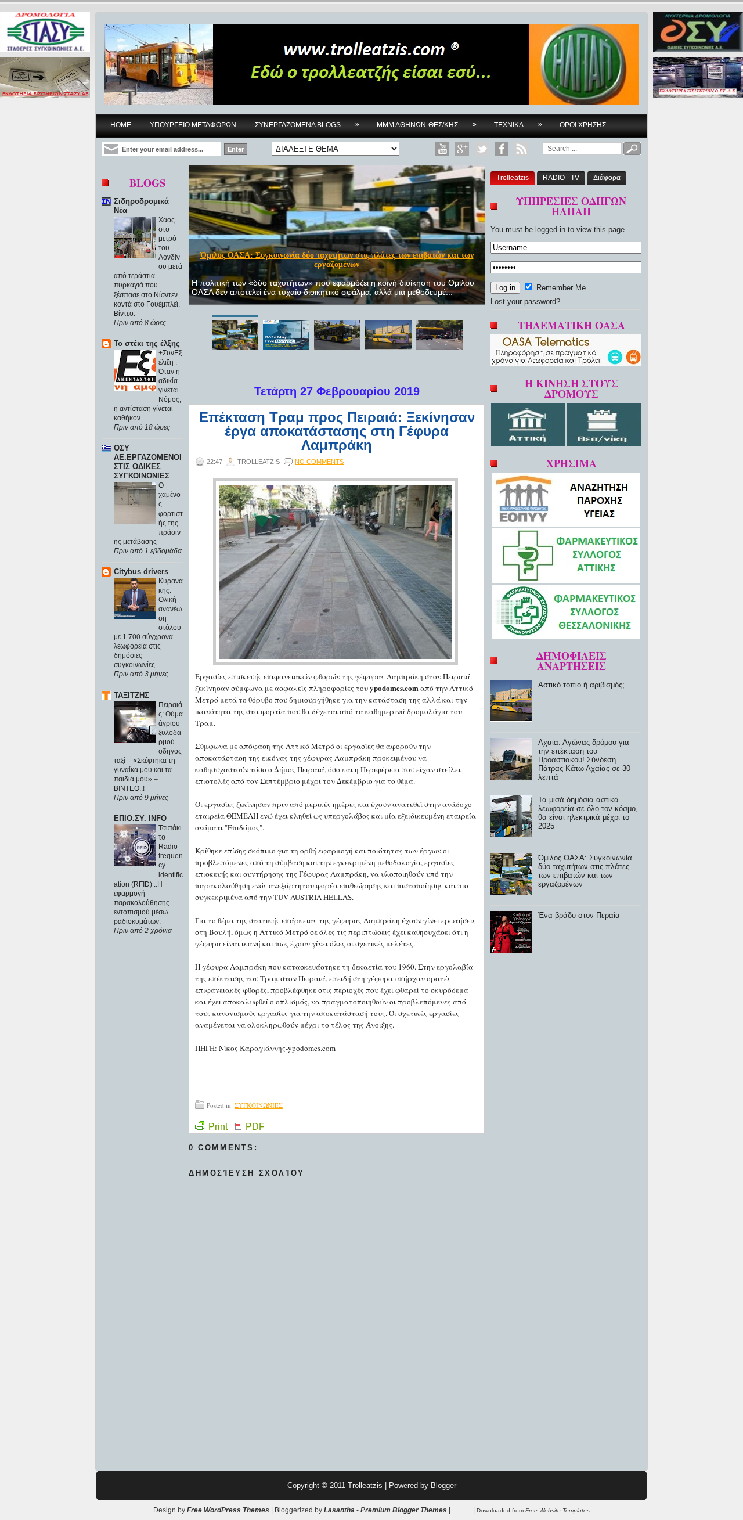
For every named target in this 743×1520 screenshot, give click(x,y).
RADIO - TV (561, 178)
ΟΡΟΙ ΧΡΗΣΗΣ (583, 125)
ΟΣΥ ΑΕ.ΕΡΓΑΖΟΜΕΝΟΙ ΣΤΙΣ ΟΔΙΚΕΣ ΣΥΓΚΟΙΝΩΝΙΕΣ (148, 462)
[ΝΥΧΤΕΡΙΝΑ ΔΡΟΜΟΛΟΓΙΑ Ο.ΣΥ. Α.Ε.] (698, 33)
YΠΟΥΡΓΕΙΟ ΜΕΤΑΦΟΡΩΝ (193, 125)
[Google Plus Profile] (462, 149)
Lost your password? (525, 301)
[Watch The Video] (442, 149)
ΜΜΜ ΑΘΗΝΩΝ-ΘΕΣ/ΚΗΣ (427, 124)
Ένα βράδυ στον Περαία (579, 915)
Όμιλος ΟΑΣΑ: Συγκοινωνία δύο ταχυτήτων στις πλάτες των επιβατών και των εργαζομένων (337, 260)
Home (120, 125)
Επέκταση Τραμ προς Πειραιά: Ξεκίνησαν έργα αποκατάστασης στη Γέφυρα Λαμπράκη (337, 431)
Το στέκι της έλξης (147, 343)
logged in (550, 229)
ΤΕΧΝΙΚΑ (518, 124)
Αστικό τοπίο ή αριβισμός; (581, 684)
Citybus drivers (141, 571)
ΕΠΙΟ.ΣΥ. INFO (140, 818)
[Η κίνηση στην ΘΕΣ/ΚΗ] (604, 444)
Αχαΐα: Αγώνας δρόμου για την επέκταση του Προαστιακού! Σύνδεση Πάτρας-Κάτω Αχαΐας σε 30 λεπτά (584, 759)
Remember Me (560, 287)
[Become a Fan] (501, 149)
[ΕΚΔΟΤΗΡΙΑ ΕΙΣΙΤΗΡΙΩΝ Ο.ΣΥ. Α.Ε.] (698, 78)
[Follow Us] (482, 149)
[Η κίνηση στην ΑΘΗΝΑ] (529, 444)
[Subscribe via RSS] (521, 149)
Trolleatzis (512, 178)
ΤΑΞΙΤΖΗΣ (131, 695)
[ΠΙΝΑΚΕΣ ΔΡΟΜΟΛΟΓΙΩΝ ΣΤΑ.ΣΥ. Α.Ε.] (45, 33)
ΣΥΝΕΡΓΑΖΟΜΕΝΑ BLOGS (307, 124)
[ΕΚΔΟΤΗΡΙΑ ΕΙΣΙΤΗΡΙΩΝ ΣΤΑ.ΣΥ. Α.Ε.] (45, 78)
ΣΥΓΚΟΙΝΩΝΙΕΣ (259, 1105)
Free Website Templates (557, 1510)
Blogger (443, 1485)
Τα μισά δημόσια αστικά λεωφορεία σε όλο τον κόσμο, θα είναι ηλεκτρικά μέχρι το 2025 (588, 812)
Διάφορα (607, 178)
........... (461, 1510)
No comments (319, 461)
